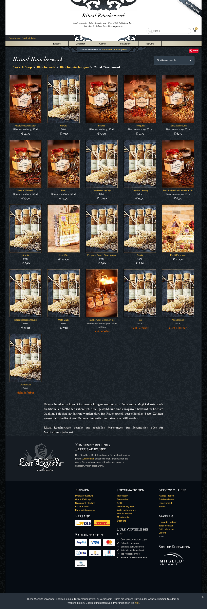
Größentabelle (29, 38)
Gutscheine (14, 38)
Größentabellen (166, 499)
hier (137, 603)
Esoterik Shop (82, 506)
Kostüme (150, 43)
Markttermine (123, 517)
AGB (119, 503)
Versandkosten (124, 513)
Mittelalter (80, 43)
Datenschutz (123, 499)
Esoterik (57, 43)
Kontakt (162, 506)
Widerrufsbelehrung (126, 510)
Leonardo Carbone (168, 522)
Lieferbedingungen (126, 506)
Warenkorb (106, 49)
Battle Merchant (166, 529)
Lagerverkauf (165, 503)
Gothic (102, 43)
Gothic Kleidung (83, 499)
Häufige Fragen (166, 495)
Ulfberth (162, 533)
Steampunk (125, 43)
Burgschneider (166, 525)
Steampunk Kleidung (85, 503)
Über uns (121, 521)
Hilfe (124, 49)
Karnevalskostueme (85, 510)
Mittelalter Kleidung (84, 495)
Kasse (117, 49)
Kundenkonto (87, 458)
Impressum (122, 495)
